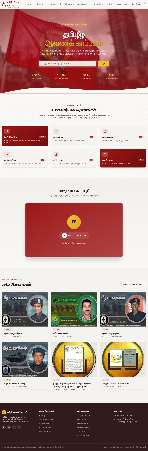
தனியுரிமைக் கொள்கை (113, 447)
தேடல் (134, 4)
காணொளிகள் (45, 427)
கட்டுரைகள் (39, 4)
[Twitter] (9, 427)
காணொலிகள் (97, 4)
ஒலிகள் (110, 4)
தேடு (103, 64)
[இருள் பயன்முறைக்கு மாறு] (139, 4)
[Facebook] (4, 427)
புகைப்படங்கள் (122, 4)
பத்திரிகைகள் (82, 423)
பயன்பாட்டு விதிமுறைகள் (135, 447)
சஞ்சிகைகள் (82, 4)
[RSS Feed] (19, 427)
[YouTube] (14, 427)
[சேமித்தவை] (144, 4)
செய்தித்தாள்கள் (67, 4)
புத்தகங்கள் (52, 4)
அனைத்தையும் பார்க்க (132, 284)
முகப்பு (28, 4)
